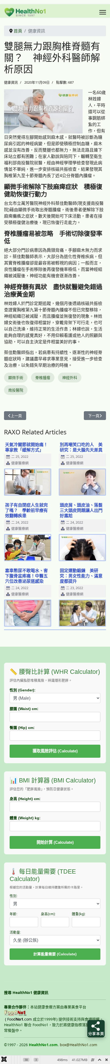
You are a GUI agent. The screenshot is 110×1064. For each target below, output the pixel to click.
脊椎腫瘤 (42, 377)
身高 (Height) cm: (25, 799)
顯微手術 (15, 377)
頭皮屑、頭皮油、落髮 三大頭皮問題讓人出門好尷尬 (83, 510)
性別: (14, 896)
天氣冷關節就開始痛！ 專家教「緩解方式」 (28, 447)
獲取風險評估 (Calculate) (55, 751)
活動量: (15, 932)
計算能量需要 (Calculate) (55, 954)
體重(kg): (79, 914)
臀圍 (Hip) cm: (22, 727)
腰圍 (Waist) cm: (24, 709)
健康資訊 (11, 82)
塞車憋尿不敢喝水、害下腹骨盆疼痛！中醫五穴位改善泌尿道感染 (26, 576)
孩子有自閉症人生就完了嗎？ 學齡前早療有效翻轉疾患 (26, 510)
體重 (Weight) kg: (25, 818)
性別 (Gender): (23, 690)
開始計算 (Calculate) (55, 842)
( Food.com (18, 1019)
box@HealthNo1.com (78, 1044)
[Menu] (102, 12)
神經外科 (69, 377)
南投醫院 (15, 390)
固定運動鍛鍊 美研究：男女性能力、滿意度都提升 (81, 576)
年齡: (14, 914)
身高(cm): (48, 914)
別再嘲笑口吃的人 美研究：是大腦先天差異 (81, 447)
